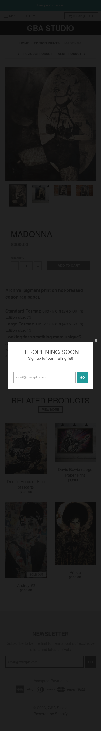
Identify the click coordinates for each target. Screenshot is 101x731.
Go (82, 377)
